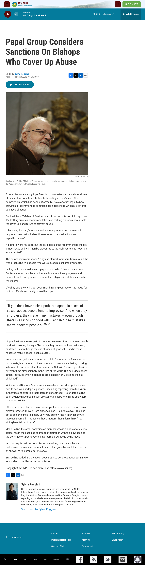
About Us (86, 540)
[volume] (16, 14)
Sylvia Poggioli (22, 73)
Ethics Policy (117, 540)
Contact (54, 534)
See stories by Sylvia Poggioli (38, 509)
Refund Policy (118, 534)
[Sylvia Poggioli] (12, 491)
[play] (8, 14)
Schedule (86, 534)
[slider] (20, 14)
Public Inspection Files (61, 540)
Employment (87, 546)
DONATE (133, 4)
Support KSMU (57, 546)
